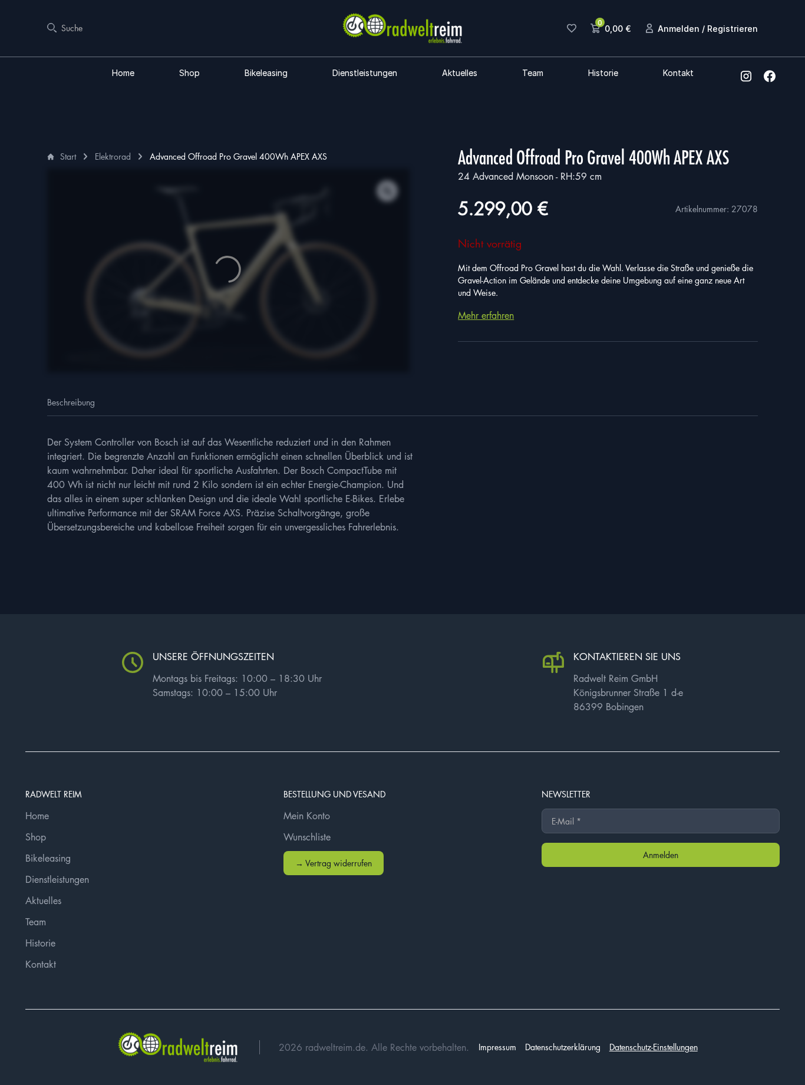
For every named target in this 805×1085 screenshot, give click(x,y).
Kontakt (678, 73)
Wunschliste (307, 836)
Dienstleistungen (364, 73)
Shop (189, 73)
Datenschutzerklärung (563, 1047)
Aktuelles (459, 73)
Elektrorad (113, 156)
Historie (603, 73)
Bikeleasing (266, 73)
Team (532, 73)
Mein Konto (306, 815)
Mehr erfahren (486, 315)
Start (68, 156)
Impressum (497, 1047)
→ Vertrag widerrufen (333, 863)
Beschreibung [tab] (71, 402)
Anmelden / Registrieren (708, 29)
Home (123, 73)
